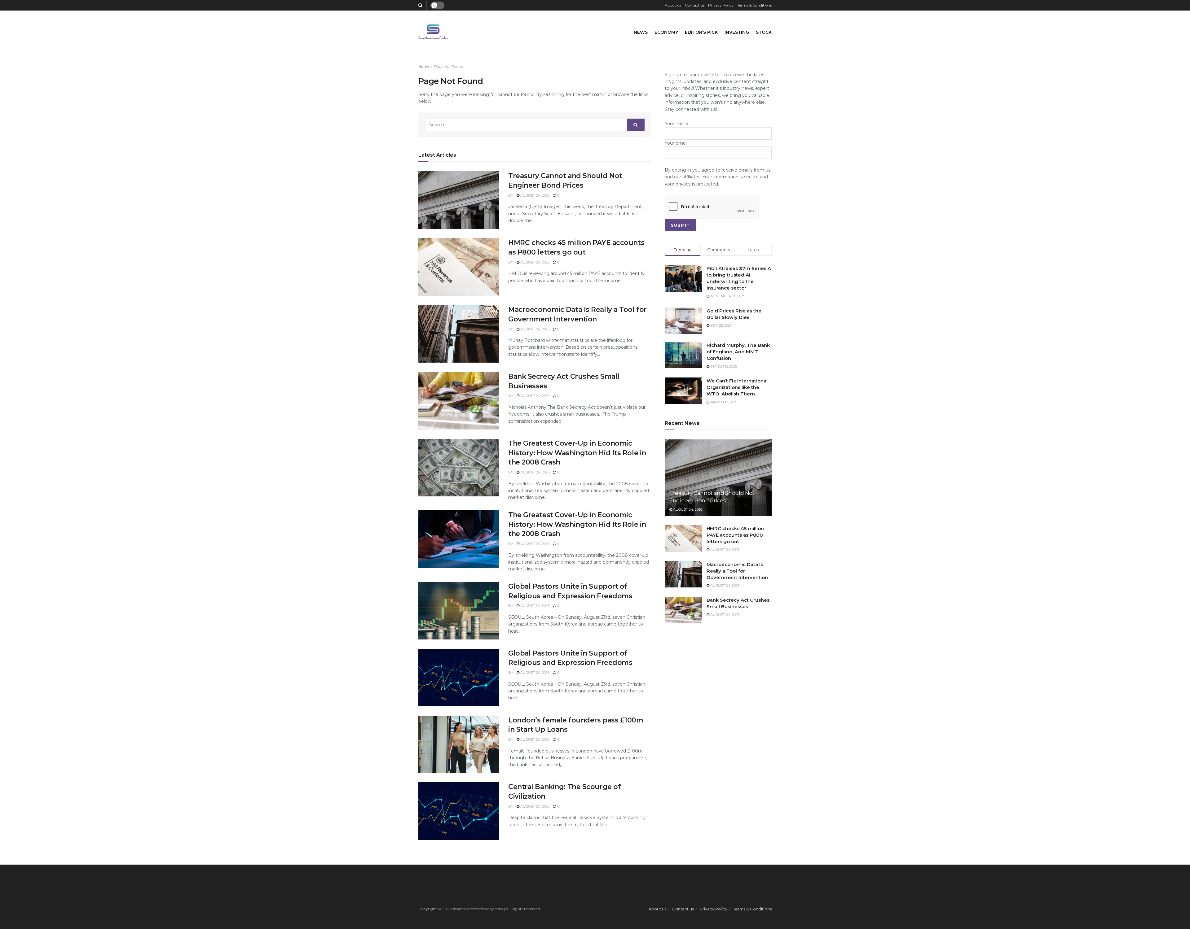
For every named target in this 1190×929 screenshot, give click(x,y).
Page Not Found (448, 66)
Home (423, 66)
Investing (737, 32)
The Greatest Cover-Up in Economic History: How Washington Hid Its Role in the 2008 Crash (577, 453)
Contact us (694, 5)
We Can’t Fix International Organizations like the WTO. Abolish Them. (737, 387)
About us (673, 5)
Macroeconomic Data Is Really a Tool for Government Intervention (737, 570)
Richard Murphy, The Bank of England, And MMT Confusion (738, 351)
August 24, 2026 (534, 195)
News (641, 32)
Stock (764, 32)
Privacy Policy (721, 5)
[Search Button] (636, 125)
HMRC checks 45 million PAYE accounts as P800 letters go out (735, 535)
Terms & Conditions (754, 5)
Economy (666, 32)
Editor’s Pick (701, 32)
